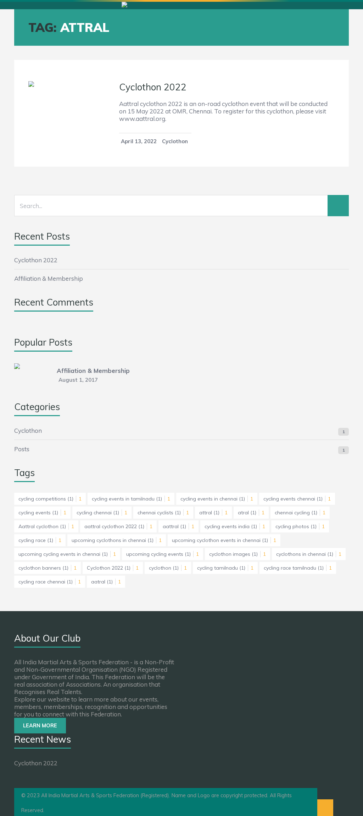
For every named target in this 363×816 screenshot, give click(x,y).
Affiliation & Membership (48, 278)
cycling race (39, 540)
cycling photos (300, 526)
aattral (178, 526)
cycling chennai (102, 512)
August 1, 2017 (78, 379)
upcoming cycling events (162, 554)
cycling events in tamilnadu (131, 499)
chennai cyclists (163, 512)
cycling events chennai (297, 499)
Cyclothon (175, 141)
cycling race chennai (49, 582)
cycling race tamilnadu (298, 568)
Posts (21, 449)
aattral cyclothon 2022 (118, 526)
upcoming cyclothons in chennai (117, 540)
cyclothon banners (47, 568)
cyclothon (168, 568)
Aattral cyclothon (46, 526)
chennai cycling (300, 512)
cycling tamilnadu (225, 568)
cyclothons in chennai (308, 554)
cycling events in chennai (216, 499)
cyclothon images (237, 554)
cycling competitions (50, 499)
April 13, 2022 (139, 141)
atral (251, 512)
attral (213, 512)
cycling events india (235, 526)
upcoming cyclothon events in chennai (224, 540)
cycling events (42, 512)
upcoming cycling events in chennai (67, 554)
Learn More (40, 725)
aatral (106, 582)
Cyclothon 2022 (152, 87)
